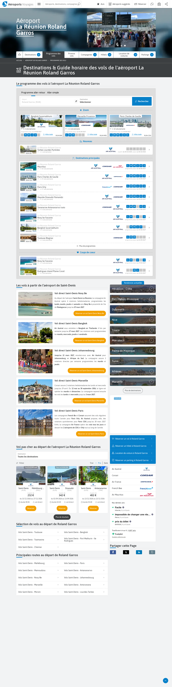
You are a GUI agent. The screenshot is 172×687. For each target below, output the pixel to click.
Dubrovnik (118, 309)
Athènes (116, 371)
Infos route (49, 134)
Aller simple (53, 92)
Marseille (117, 381)
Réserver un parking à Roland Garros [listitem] (132, 460)
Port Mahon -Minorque (125, 299)
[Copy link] (152, 552)
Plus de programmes (87, 246)
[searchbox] (62, 4)
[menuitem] (17, 4)
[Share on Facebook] (113, 552)
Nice (114, 319)
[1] (118, 45)
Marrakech (118, 340)
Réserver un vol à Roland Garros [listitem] (130, 439)
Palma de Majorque (123, 350)
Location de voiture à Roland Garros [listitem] (131, 453)
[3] (125, 45)
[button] (90, 313)
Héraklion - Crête (122, 288)
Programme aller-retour (33, 92)
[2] (121, 45)
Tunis (115, 361)
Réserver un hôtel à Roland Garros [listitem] (130, 446)
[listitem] (39, 532)
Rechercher (143, 101)
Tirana (115, 330)
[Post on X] (126, 552)
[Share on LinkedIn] (139, 552)
